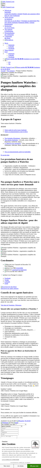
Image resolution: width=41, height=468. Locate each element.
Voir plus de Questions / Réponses (11, 305)
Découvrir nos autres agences (9, 288)
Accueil (3, 71)
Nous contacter (9, 50)
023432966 (19, 268)
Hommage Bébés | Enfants (26, 22)
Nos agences (11, 71)
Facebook (11, 48)
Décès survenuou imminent (9, 18)
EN (9, 62)
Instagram (11, 45)
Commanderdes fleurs (8, 37)
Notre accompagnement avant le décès (16, 132)
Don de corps (9, 15)
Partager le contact (16, 275)
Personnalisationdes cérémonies (9, 34)
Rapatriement (9, 24)
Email (6, 283)
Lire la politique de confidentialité (10, 459)
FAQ (6, 52)
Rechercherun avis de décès (9, 27)
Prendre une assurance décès (31, 14)
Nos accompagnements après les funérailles (18, 152)
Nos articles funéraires (11, 22)
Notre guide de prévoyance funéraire (16, 130)
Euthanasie (16, 15)
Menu (3, 5)
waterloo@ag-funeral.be (19, 270)
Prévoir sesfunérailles (8, 11)
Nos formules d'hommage (12, 138)
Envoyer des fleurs (11, 287)
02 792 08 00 (27, 421)
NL (9, 64)
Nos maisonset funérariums (9, 30)
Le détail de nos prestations (13, 143)
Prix (38, 21)
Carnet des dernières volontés (13, 14)
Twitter (7, 280)
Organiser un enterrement (29, 21)
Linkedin (11, 46)
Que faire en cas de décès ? (13, 21)
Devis (11, 40)
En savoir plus (5, 155)
